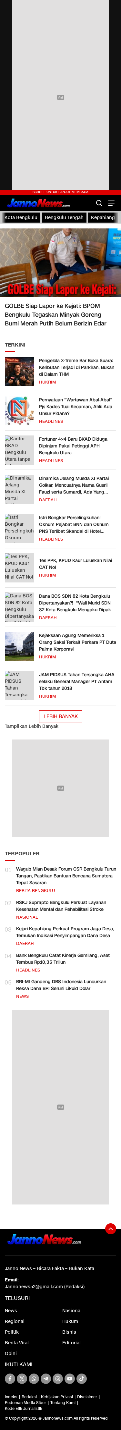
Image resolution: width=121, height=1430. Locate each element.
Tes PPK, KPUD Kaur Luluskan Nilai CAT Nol (75, 563)
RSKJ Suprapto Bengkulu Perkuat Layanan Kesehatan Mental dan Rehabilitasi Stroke (61, 905)
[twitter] (22, 1379)
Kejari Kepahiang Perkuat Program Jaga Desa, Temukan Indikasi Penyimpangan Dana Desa (65, 932)
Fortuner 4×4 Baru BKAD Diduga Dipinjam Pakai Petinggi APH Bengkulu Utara (73, 446)
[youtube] (70, 1379)
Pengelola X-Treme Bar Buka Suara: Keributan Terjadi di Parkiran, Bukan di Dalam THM (76, 367)
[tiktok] (81, 1379)
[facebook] (10, 1379)
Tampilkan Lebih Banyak (31, 726)
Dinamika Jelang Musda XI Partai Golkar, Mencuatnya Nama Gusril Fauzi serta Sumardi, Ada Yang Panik (74, 488)
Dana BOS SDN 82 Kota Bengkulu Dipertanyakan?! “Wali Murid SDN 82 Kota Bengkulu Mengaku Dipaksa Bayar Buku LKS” (77, 606)
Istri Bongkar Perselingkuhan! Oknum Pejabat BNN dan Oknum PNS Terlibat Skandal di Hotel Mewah (74, 528)
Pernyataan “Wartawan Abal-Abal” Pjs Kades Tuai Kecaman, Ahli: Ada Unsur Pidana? (75, 407)
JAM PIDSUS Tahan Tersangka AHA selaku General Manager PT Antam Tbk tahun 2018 (77, 681)
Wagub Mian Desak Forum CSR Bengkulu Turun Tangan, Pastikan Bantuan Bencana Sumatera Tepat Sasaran (66, 876)
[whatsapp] (34, 1379)
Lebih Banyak (61, 716)
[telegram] (46, 1379)
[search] (99, 203)
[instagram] (58, 1379)
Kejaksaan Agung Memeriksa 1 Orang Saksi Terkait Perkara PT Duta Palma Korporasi (77, 642)
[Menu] (110, 203)
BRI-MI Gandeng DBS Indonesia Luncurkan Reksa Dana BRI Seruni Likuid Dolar (61, 985)
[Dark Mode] (88, 203)
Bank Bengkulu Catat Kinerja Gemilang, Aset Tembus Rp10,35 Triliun (63, 958)
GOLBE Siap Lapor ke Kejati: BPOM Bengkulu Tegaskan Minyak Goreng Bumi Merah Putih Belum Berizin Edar (55, 315)
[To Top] (110, 1228)
